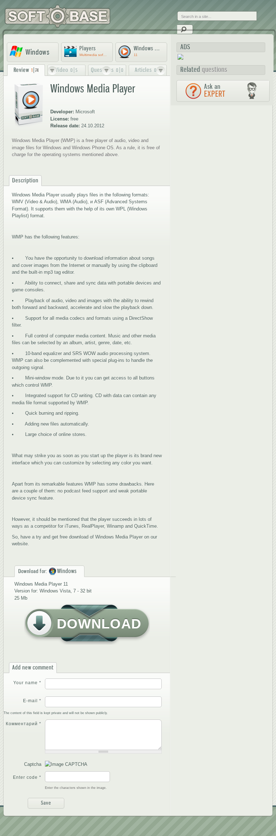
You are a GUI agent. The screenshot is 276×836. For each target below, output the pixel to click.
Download (99, 623)
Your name (27, 682)
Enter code (27, 777)
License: (59, 119)
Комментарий (23, 723)
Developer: (62, 111)
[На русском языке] (183, 10)
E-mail (32, 700)
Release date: (65, 125)
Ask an (214, 91)
